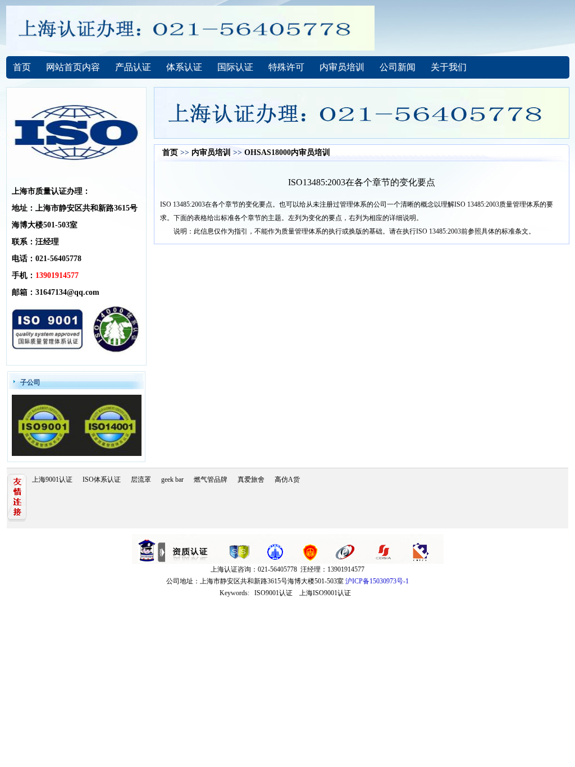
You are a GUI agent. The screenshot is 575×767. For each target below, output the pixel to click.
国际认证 (235, 67)
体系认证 (184, 67)
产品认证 (133, 67)
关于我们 (449, 67)
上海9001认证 (52, 479)
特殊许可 (286, 67)
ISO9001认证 (273, 593)
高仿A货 (287, 479)
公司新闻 (398, 67)
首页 (22, 67)
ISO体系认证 (102, 479)
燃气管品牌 (210, 479)
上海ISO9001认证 (325, 593)
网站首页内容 (73, 67)
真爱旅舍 (251, 479)
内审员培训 (342, 67)
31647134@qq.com (67, 292)
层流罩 (141, 479)
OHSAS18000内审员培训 (287, 152)
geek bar (172, 479)
